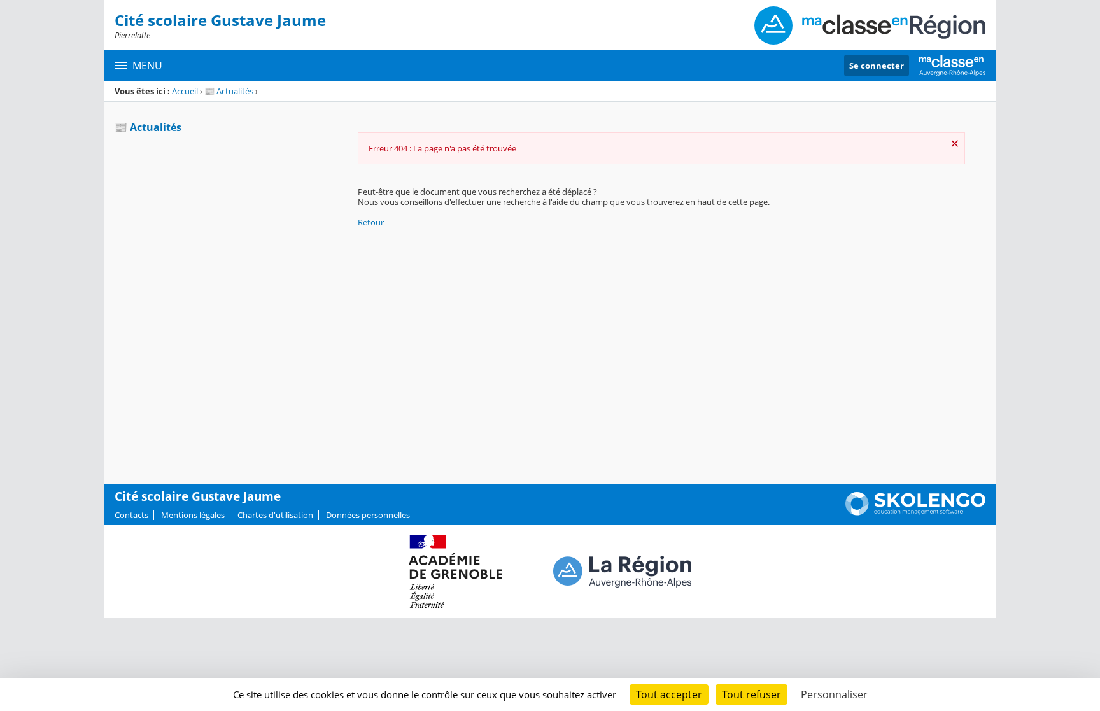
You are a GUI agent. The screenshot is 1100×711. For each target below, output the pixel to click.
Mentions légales (193, 515)
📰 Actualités (228, 91)
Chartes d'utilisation (275, 515)
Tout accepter (669, 694)
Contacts (131, 515)
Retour (371, 222)
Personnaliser (834, 694)
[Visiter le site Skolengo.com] (915, 512)
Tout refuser (751, 694)
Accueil (185, 91)
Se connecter (876, 65)
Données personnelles (368, 515)
